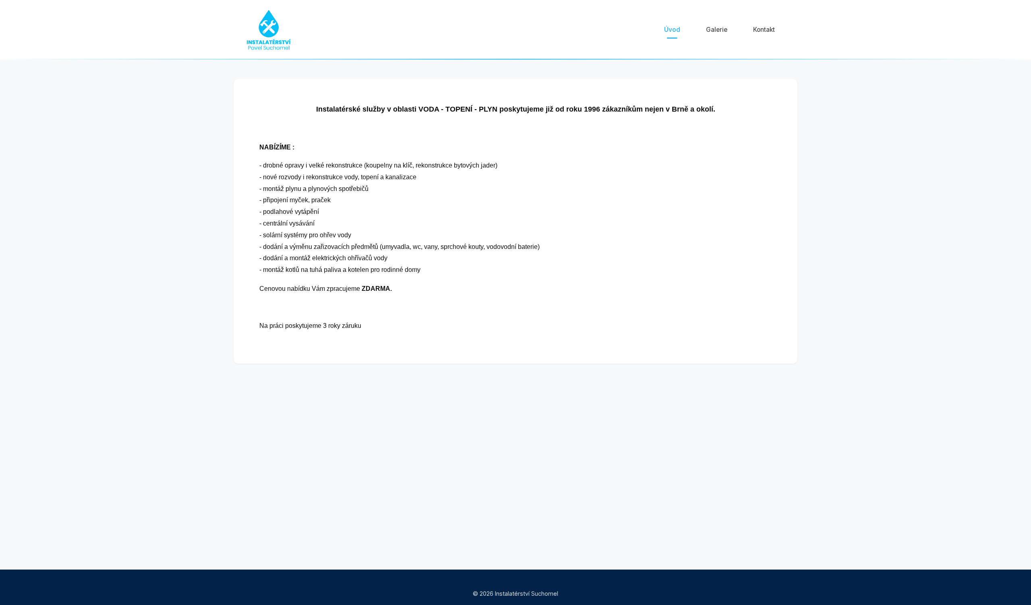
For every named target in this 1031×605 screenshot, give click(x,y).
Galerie (716, 29)
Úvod (672, 29)
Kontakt (764, 29)
